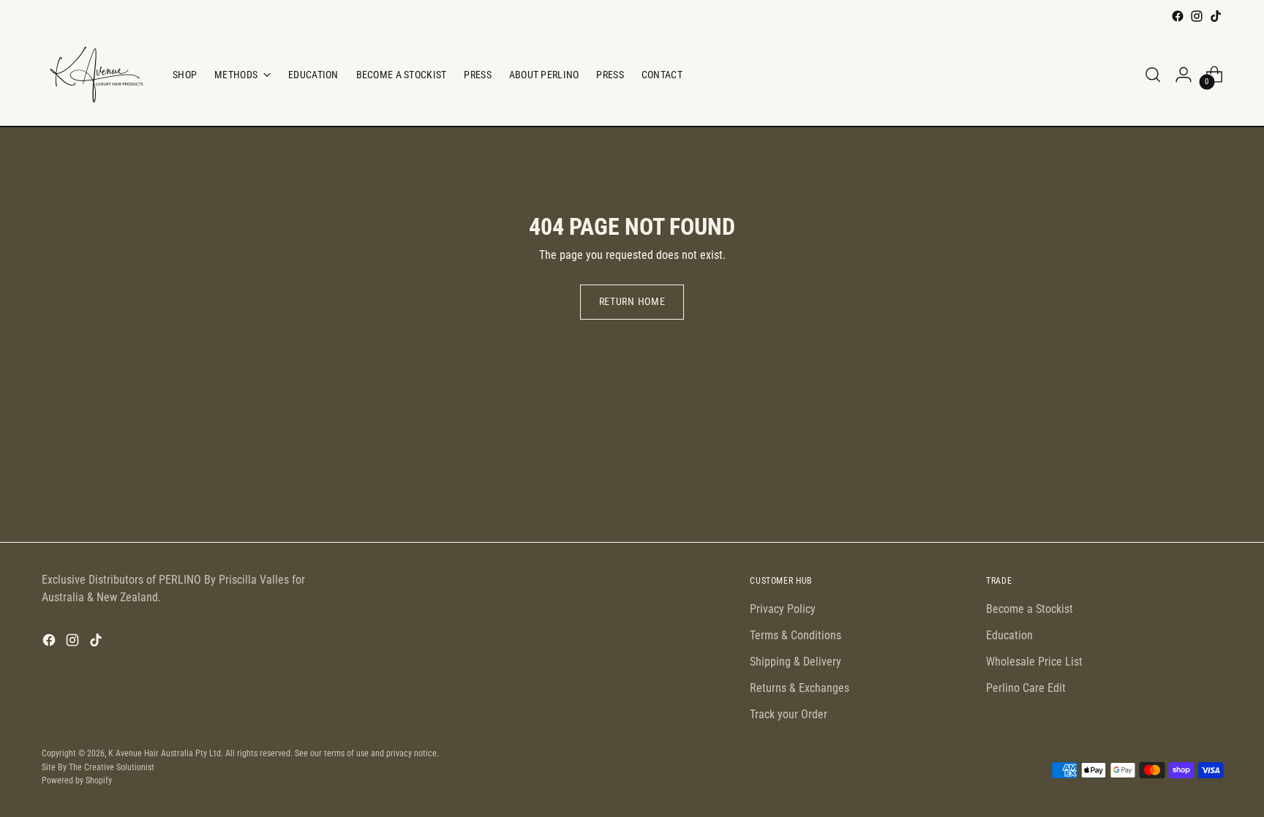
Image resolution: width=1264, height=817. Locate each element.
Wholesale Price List (1034, 662)
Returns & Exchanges (799, 688)
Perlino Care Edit (1026, 688)
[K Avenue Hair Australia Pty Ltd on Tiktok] (1215, 16)
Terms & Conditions (795, 635)
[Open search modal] (1152, 74)
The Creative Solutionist (111, 766)
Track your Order (788, 714)
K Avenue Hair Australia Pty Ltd (164, 753)
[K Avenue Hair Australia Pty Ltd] (96, 74)
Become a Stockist (1029, 609)
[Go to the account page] (1183, 74)
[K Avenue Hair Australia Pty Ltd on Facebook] (1177, 16)
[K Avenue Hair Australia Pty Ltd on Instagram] (1196, 16)
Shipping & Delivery (795, 662)
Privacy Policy (783, 609)
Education (1009, 635)
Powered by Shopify (77, 780)
